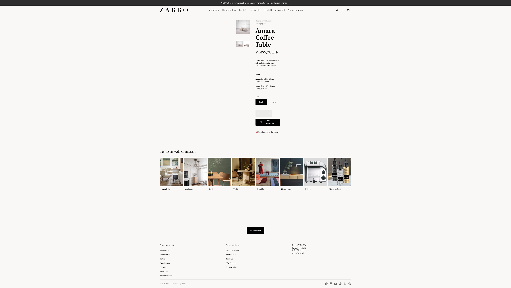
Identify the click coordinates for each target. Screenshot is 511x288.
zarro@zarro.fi (298, 253)
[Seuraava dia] (253, 27)
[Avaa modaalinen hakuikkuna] (337, 10)
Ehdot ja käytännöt (179, 284)
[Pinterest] (349, 283)
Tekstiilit (163, 267)
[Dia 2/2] (247, 44)
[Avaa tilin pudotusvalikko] (342, 10)
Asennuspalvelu (166, 276)
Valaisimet (164, 271)
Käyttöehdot (231, 263)
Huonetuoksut (165, 254)
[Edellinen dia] (233, 27)
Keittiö (162, 259)
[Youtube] (335, 283)
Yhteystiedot (231, 254)
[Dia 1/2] (239, 44)
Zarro (167, 284)
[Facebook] (326, 283)
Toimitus (229, 259)
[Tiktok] (340, 283)
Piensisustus (165, 263)
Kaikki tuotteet (255, 230)
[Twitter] (345, 283)
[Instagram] (331, 283)
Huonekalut (164, 250)
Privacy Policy (231, 267)
